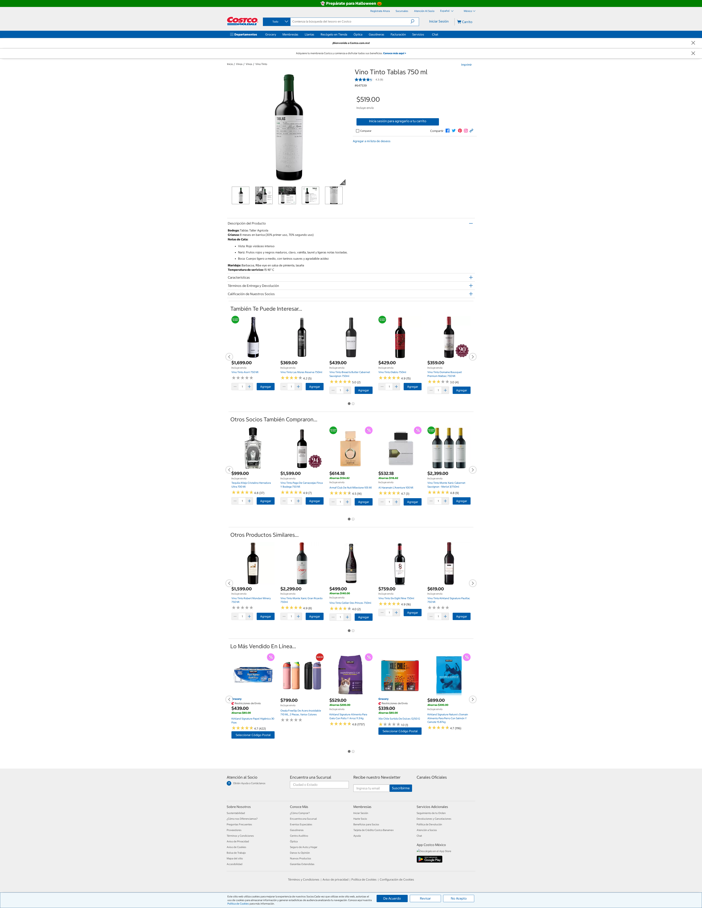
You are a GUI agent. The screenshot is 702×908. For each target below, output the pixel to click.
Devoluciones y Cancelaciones (434, 818)
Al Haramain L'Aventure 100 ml (395, 487)
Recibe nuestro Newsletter (377, 777)
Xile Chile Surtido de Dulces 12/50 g (399, 718)
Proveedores (234, 830)
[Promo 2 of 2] (353, 403)
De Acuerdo (392, 898)
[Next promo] (472, 356)
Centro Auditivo (299, 835)
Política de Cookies (238, 903)
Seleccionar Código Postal (253, 735)
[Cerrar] (693, 43)
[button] (415, 21)
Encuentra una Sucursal (310, 777)
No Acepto (459, 898)
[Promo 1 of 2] (349, 403)
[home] (242, 21)
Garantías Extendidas (302, 864)
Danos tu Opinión (300, 852)
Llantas (309, 34)
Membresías (290, 34)
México (468, 11)
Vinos (239, 64)
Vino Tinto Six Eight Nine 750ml (396, 598)
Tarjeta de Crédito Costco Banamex (373, 830)
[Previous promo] (229, 356)
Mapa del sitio (235, 858)
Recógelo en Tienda (334, 34)
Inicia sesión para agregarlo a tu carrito (397, 121)
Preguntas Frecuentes (239, 824)
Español (445, 10)
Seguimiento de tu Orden (431, 813)
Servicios (418, 34)
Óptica (358, 34)
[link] (447, 130)
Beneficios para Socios (366, 824)
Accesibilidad (234, 864)
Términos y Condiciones (240, 835)
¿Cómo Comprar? (300, 813)
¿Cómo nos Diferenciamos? (242, 818)
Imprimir (466, 64)
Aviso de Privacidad (238, 841)
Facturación (398, 34)
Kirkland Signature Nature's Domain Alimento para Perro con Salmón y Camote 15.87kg (447, 718)
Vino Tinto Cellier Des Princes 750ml (350, 602)
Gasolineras (376, 34)
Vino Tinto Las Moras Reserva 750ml (301, 372)
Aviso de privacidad (335, 879)
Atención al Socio (242, 777)
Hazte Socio (360, 818)
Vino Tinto (261, 64)
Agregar (265, 386)
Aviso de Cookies (236, 847)
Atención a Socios (427, 830)
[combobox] (276, 22)
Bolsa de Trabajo (236, 852)
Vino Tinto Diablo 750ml (392, 372)
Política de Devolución (429, 824)
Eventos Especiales (301, 824)
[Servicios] (425, 34)
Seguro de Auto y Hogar (303, 847)
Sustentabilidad (236, 813)
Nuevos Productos (300, 858)
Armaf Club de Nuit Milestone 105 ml (350, 487)
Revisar (425, 898)
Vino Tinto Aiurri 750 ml (244, 372)
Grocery (270, 34)
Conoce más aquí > (394, 53)
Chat (435, 34)
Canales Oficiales (432, 777)
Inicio (230, 64)
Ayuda (357, 835)
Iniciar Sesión (439, 21)
